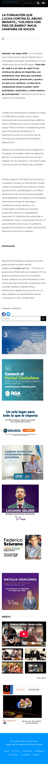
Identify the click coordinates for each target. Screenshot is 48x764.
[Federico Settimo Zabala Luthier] (12, 654)
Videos (36, 755)
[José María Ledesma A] (35, 668)
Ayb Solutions (37, 744)
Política (15, 751)
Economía (25, 755)
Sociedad (13, 755)
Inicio (6, 751)
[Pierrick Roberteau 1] (35, 654)
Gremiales (39, 751)
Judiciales (27, 751)
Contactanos (32, 741)
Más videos (41, 678)
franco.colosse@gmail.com (16, 268)
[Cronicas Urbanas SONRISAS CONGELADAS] (12, 668)
